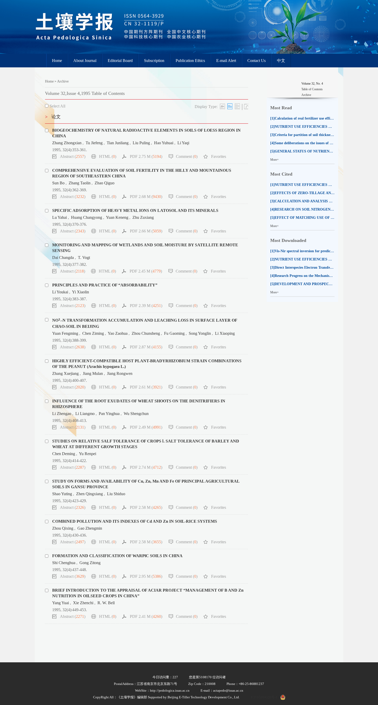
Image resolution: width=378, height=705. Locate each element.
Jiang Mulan (93, 373)
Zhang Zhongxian (67, 143)
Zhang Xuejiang (65, 373)
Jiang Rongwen (119, 373)
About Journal (84, 60)
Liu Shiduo (116, 494)
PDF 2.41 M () (146, 616)
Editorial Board (120, 60)
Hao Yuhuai (163, 143)
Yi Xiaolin (80, 292)
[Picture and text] (222, 106)
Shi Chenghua (63, 563)
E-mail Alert (226, 60)
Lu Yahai (59, 217)
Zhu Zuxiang (143, 217)
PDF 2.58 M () (146, 507)
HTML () (107, 156)
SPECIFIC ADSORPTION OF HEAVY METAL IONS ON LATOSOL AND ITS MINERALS (135, 210)
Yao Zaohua (118, 333)
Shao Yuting (62, 494)
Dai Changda (63, 257)
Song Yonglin (200, 333)
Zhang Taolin (80, 183)
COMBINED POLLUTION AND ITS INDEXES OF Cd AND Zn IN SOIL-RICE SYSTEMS (134, 521)
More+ (274, 159)
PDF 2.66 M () (146, 231)
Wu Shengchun (136, 413)
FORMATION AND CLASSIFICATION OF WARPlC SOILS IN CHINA (117, 556)
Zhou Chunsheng (146, 333)
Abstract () (72, 156)
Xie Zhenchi (83, 603)
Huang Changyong (86, 217)
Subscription (154, 60)
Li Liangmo (85, 413)
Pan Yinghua (109, 413)
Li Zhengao (61, 413)
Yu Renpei (87, 453)
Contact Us (256, 60)
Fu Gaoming (174, 333)
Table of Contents (312, 89)
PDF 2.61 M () (146, 387)
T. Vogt (84, 257)
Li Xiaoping (225, 333)
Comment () (186, 156)
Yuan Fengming (65, 333)
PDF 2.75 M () (146, 156)
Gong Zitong (90, 563)
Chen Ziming (93, 333)
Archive (63, 81)
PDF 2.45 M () (146, 271)
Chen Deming (63, 453)
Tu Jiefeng (94, 143)
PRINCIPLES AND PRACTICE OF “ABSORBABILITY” (104, 285)
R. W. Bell (106, 603)
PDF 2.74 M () (146, 467)
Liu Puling (141, 143)
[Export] (246, 106)
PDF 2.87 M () (146, 347)
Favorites (218, 156)
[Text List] (229, 106)
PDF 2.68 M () (146, 196)
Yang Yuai (60, 603)
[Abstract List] (237, 106)
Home (57, 60)
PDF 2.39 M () (146, 305)
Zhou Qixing (62, 528)
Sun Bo (58, 183)
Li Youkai (60, 292)
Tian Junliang (118, 143)
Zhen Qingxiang (89, 494)
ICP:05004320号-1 (264, 697)
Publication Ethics (190, 60)
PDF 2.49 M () (146, 427)
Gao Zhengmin (89, 528)
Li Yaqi (183, 143)
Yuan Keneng (117, 217)
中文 (281, 60)
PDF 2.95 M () (146, 576)
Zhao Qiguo (104, 183)
